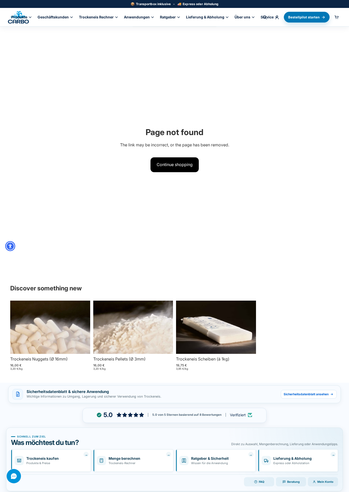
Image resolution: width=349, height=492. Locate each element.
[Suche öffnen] (264, 17)
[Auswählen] (82, 346)
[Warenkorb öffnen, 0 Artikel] (336, 17)
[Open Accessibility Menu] (10, 246)
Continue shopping (175, 164)
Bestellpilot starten (304, 17)
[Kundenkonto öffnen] (277, 17)
